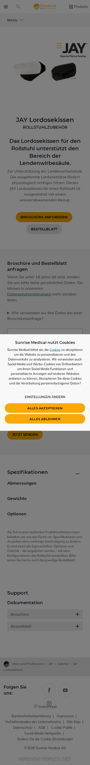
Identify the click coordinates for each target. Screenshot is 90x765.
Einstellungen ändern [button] (45, 397)
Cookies (54, 350)
